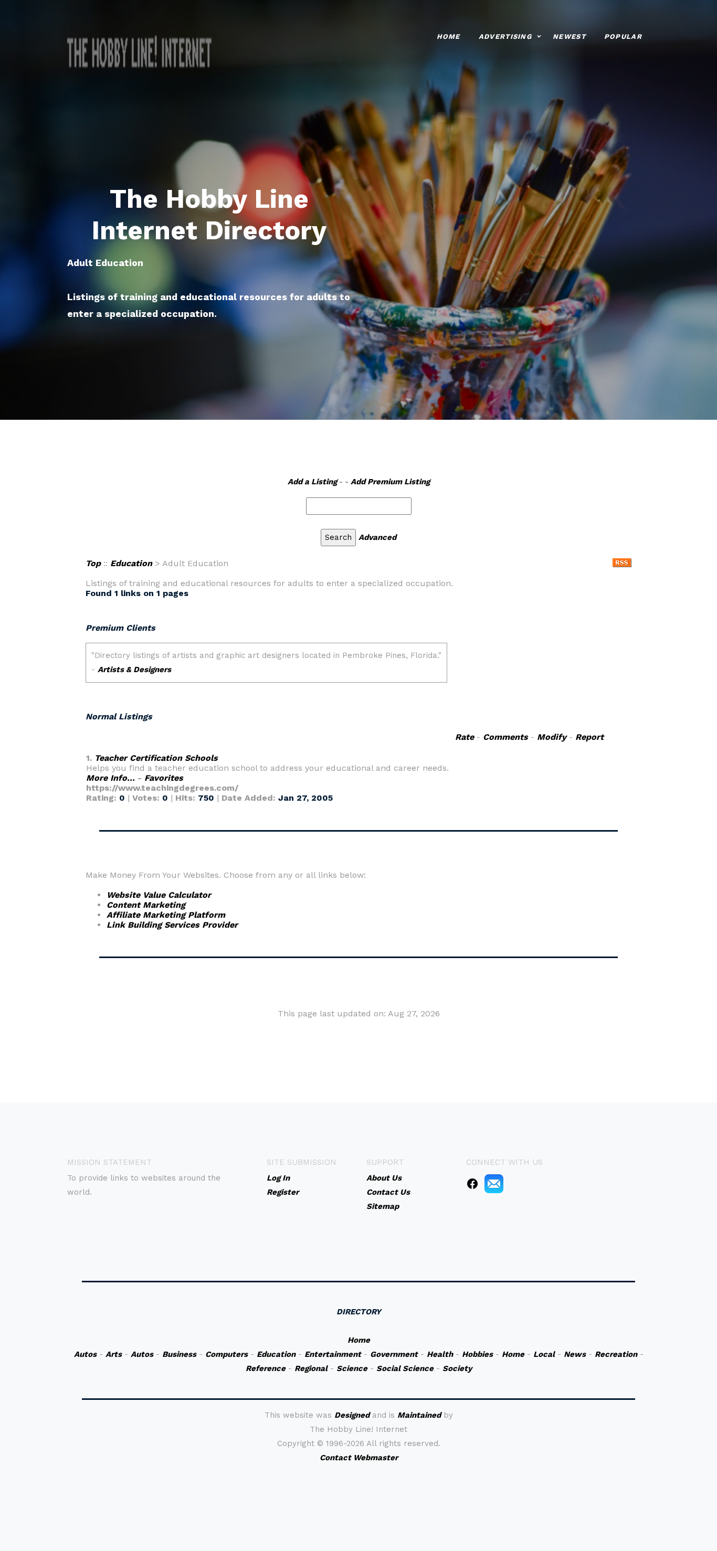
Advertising (505, 36)
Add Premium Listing (390, 481)
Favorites (163, 778)
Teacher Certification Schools (156, 758)
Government (394, 1354)
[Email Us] (494, 1183)
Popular (623, 36)
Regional (311, 1368)
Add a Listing (312, 481)
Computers (226, 1354)
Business (179, 1354)
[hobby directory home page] (139, 52)
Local (544, 1354)
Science (351, 1368)
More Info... (110, 778)
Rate (464, 737)
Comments (505, 737)
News (575, 1354)
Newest (569, 36)
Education (131, 563)
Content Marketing (146, 905)
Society (457, 1368)
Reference (266, 1368)
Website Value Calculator (159, 895)
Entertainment (332, 1354)
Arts (114, 1354)
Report (589, 737)
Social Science (405, 1368)
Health (440, 1354)
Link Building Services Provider (172, 925)
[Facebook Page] (472, 1183)
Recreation (616, 1354)
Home (448, 36)
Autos (85, 1354)
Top (93, 563)
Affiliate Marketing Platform (166, 915)
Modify (551, 737)
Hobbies (477, 1354)
